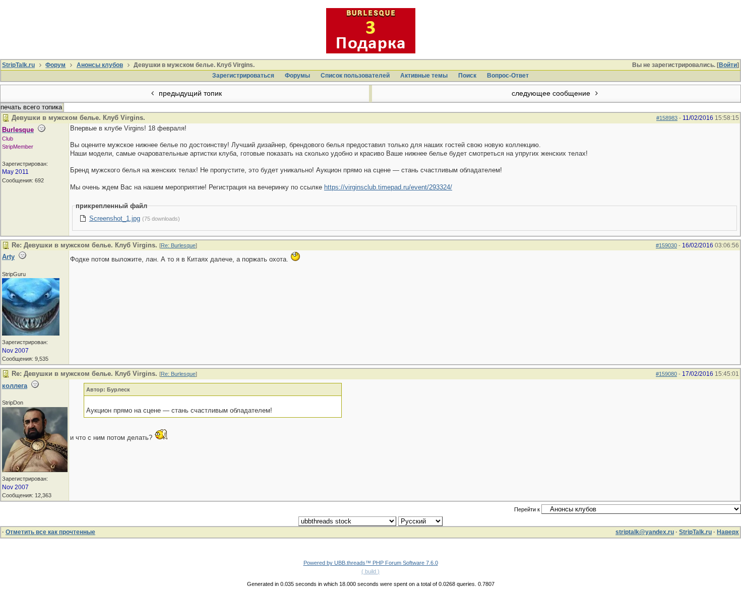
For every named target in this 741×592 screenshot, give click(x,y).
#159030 (666, 245)
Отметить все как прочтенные (50, 532)
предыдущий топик (189, 93)
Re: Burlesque (178, 245)
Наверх (728, 532)
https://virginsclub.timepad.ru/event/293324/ (388, 187)
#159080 (666, 374)
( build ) (370, 571)
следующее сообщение (552, 93)
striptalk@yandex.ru (644, 532)
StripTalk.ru (18, 65)
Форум (55, 65)
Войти (728, 65)
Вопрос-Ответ (508, 75)
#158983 (666, 118)
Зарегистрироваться (243, 75)
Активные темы (424, 75)
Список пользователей (355, 75)
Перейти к (527, 509)
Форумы (297, 75)
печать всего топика (31, 107)
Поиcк (467, 75)
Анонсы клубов (100, 65)
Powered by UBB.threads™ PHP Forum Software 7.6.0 (370, 563)
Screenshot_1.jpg (114, 218)
